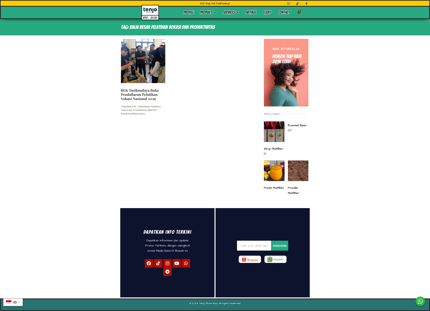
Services (229, 12)
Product (206, 12)
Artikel (251, 12)
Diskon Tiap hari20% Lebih (286, 59)
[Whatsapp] (186, 263)
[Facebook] (149, 263)
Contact (284, 12)
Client (267, 12)
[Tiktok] (158, 263)
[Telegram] (167, 272)
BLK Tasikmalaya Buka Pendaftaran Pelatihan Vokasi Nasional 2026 (140, 94)
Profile (188, 12)
